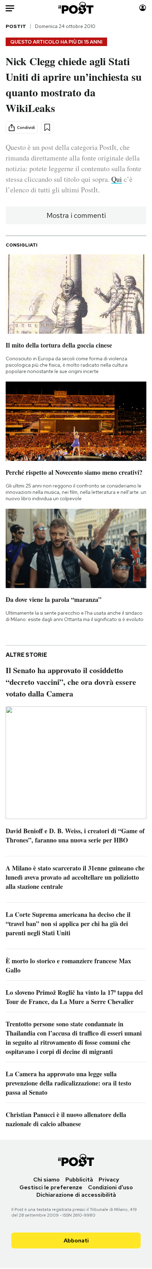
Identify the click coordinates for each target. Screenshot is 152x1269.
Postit (16, 26)
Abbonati (76, 1240)
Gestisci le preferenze (50, 1187)
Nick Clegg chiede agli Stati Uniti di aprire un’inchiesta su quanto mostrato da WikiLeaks (74, 84)
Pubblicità (79, 1179)
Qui (116, 179)
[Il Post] (76, 8)
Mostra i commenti (76, 215)
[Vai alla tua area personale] (142, 8)
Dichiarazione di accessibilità (76, 1194)
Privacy (109, 1179)
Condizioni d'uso (110, 1187)
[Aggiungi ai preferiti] (47, 127)
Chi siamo (46, 1179)
